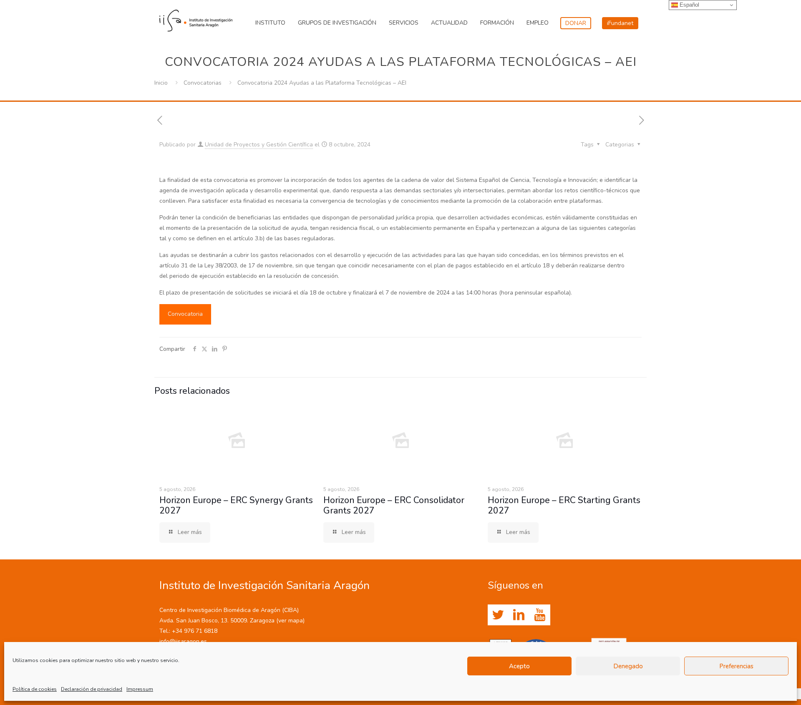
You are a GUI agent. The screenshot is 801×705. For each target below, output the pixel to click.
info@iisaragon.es (183, 641)
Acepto (519, 666)
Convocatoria (185, 314)
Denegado (628, 666)
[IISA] (195, 19)
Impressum (139, 689)
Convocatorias (203, 83)
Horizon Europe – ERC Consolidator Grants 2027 (393, 505)
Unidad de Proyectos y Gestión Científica (259, 145)
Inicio (161, 83)
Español (688, 5)
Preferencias (736, 666)
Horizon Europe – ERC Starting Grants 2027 (564, 505)
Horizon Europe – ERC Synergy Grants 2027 (236, 505)
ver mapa (290, 620)
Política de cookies (35, 689)
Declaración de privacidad (91, 689)
